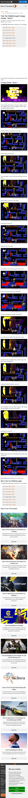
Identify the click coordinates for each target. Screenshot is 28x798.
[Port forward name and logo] (6, 1)
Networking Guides (5, 773)
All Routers (3, 781)
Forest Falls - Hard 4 (10, 27)
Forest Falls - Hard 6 (10, 32)
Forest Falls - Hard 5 (10, 30)
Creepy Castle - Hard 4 (10, 46)
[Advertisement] (14, 62)
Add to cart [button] (22, 1)
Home (2, 11)
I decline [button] (17, 790)
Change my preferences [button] (16, 793)
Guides (6, 11)
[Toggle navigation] (25, 6)
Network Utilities (5, 795)
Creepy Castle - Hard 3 (10, 43)
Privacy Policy (4, 791)
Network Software (5, 780)
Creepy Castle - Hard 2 (10, 40)
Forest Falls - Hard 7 (10, 35)
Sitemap (3, 775)
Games (2, 784)
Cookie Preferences (5, 793)
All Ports (3, 783)
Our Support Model (5, 771)
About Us (3, 790)
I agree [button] (16, 788)
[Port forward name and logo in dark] (9, 6)
